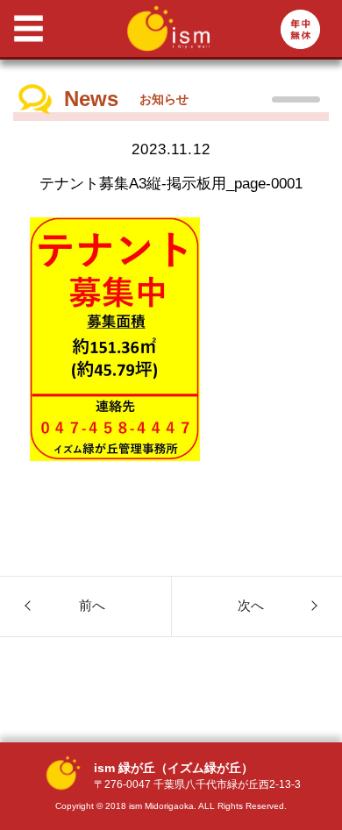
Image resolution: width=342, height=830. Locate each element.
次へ (251, 605)
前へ (92, 605)
